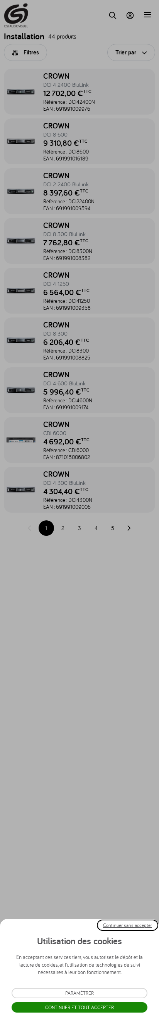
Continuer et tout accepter (79, 1007)
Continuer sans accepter (127, 925)
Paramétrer (79, 993)
